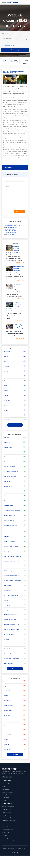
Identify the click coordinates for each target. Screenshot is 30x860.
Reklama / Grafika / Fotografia (11, 624)
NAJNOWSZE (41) (9, 224)
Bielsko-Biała (7, 376)
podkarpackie (7, 734)
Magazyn (6, 496)
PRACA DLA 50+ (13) (10, 231)
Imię (6, 180)
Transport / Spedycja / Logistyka (12, 510)
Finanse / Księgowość (9, 541)
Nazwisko (7, 186)
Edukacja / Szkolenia (9, 520)
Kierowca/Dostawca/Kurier (10, 525)
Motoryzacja (7, 605)
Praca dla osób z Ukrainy (10, 491)
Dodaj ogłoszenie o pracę (8, 806)
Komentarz (7, 192)
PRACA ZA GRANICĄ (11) (11, 227)
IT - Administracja (8, 649)
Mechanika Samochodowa (10, 614)
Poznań (6, 371)
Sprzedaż (6, 457)
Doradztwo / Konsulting (10, 619)
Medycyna (6, 551)
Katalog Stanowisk (6, 794)
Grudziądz (6, 420)
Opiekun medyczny (9, 634)
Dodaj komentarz (19, 211)
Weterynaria (7, 610)
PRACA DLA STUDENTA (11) (12, 229)
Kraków (6, 356)
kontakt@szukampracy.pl (8, 829)
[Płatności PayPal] (17, 853)
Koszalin (6, 410)
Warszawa (7, 351)
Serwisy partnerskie (7, 817)
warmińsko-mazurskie (9, 720)
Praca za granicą (8, 663)
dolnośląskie (7, 715)
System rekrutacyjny (7, 812)
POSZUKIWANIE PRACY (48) (12, 225)
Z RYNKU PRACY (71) (10, 232)
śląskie (6, 686)
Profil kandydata (6, 789)
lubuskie (6, 739)
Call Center (7, 590)
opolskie (6, 730)
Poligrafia (6, 639)
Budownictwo (7, 461)
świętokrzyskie (8, 749)
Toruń (5, 415)
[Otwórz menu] (27, 2)
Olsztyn (6, 395)
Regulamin (4, 835)
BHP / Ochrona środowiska (11, 595)
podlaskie (6, 744)
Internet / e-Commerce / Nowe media (13, 654)
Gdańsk (6, 390)
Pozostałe (6, 437)
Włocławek (7, 400)
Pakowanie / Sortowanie (10, 476)
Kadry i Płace (7, 585)
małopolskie (7, 700)
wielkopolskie (7, 690)
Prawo (6, 566)
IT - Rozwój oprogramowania (11, 658)
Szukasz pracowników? (8, 840)
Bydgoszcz (7, 405)
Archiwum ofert (5, 797)
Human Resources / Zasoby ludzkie (13, 580)
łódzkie (6, 695)
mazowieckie (7, 681)
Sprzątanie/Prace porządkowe (11, 575)
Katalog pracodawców (7, 815)
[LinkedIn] (10, 777)
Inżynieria (6, 536)
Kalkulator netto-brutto (7, 792)
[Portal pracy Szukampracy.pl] (10, 2)
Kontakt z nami (5, 832)
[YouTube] (7, 777)
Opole (5, 385)
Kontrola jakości (8, 481)
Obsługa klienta (8, 447)
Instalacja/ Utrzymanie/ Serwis (11, 561)
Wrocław (6, 366)
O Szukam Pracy (6, 827)
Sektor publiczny (8, 501)
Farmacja (6, 452)
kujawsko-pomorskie (9, 710)
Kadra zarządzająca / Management (12, 556)
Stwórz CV (4, 786)
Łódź (5, 361)
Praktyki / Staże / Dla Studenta (11, 629)
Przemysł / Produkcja (9, 466)
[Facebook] (3, 777)
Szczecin (6, 381)
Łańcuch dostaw (8, 486)
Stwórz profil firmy (6, 809)
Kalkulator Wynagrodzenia (8, 820)
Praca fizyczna (7, 442)
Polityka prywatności (7, 838)
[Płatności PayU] (13, 853)
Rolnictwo (6, 600)
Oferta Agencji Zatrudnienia (11, 471)
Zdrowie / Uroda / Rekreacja (11, 546)
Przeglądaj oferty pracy (8, 783)
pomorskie (6, 725)
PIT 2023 (4, 800)
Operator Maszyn (8, 505)
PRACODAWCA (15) (10, 234)
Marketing (6, 644)
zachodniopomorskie (9, 705)
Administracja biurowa (9, 515)
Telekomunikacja (8, 571)
